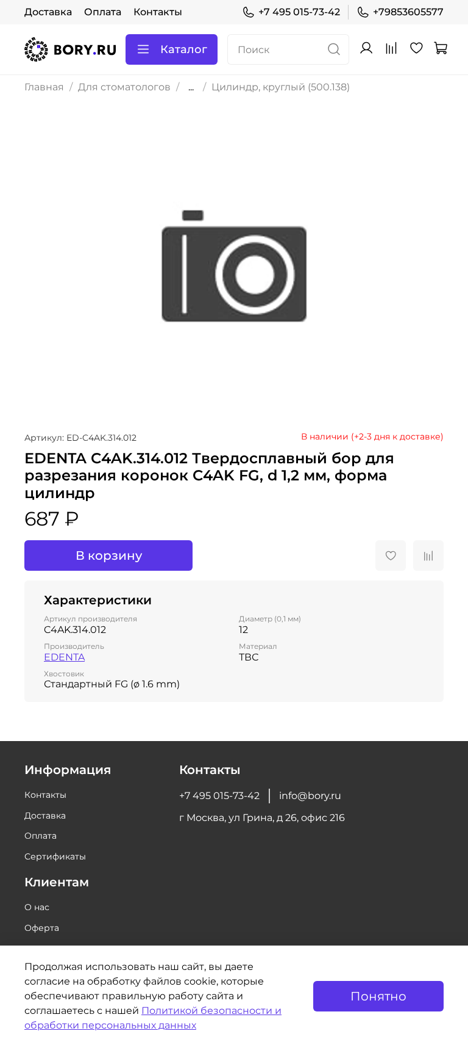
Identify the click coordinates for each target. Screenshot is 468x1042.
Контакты (157, 12)
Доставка (48, 12)
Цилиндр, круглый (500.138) (280, 87)
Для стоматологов (124, 87)
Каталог (183, 49)
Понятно (378, 996)
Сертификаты (55, 856)
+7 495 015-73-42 (299, 12)
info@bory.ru (310, 795)
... (191, 87)
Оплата (102, 12)
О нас (36, 907)
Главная (44, 87)
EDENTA (64, 657)
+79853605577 (408, 12)
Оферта (41, 927)
